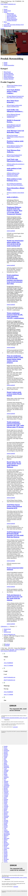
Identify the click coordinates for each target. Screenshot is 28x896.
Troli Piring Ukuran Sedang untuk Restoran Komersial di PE (14, 506)
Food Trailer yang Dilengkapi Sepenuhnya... (15, 110)
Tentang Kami (7, 10)
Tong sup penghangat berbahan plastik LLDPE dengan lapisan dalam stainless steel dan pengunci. (15, 359)
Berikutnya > (5, 626)
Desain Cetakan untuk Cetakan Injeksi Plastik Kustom (14, 393)
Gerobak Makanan (11, 15)
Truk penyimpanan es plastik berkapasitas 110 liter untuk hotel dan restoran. (14, 597)
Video (8, 23)
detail (13, 230)
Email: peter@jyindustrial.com (8, 4)
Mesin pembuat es (11, 17)
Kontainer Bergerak (12, 20)
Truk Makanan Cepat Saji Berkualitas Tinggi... (15, 131)
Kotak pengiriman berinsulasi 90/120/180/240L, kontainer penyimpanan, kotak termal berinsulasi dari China (15, 279)
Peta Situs (12, 649)
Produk (5, 12)
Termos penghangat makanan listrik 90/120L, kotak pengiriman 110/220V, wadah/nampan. (15, 315)
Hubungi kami (7, 26)
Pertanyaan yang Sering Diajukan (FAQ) (14, 24)
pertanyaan (9, 230)
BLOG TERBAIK (20, 649)
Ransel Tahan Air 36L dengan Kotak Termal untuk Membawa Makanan (14, 464)
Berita (5, 22)
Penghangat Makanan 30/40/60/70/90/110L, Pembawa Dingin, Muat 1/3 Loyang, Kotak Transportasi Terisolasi (14, 210)
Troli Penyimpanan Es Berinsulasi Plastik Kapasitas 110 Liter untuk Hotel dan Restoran (15, 534)
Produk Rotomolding (12, 19)
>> (9, 626)
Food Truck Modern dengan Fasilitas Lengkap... (13, 91)
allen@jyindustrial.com (9, 680)
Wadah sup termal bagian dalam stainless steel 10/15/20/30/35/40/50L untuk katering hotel (15, 243)
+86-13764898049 (8, 662)
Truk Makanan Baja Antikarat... (13, 151)
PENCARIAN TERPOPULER (8, 651)
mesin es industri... (13, 197)
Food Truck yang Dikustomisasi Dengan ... (15, 160)
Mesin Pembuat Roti (12, 16)
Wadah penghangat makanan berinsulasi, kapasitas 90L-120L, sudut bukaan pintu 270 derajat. (15, 424)
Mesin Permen (10, 13)
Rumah (5, 9)
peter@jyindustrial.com (9, 634)
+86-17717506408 (8, 665)
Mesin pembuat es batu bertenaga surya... (14, 179)
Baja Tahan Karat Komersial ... (13, 101)
